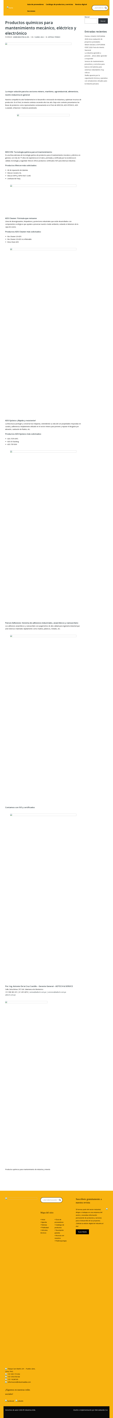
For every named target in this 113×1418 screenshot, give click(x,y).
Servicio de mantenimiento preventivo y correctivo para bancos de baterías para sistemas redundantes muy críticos (95, 67)
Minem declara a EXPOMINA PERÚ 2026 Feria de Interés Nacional (95, 47)
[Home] (10, 8)
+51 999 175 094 (14, 1374)
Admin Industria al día (21, 37)
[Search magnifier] (105, 7)
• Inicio (42, 1219)
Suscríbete (82, 1232)
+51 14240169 (13, 1379)
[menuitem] (35, 4)
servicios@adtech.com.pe (57, 992)
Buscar (87, 17)
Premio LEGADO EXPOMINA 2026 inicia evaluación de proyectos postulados (95, 39)
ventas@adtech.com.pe (38, 992)
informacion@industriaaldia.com (19, 1382)
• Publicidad (44, 1227)
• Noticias (43, 1225)
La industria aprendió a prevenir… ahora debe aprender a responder (96, 56)
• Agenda (43, 1222)
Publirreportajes (61, 1241)
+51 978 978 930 (14, 1377)
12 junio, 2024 (39, 37)
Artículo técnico (54, 37)
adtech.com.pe (10, 995)
